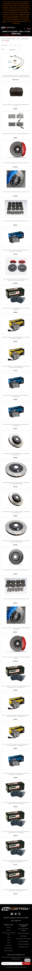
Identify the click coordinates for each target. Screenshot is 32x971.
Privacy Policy (9, 945)
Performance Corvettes (14, 967)
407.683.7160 (17, 920)
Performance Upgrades (23, 941)
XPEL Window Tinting (23, 947)
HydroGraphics (23, 936)
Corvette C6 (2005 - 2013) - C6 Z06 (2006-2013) (15, 40)
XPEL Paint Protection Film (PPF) (23, 938)
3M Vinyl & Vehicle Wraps (23, 944)
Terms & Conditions (8, 950)
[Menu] (30, 29)
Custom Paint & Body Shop (23, 933)
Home (2, 39)
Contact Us (8, 930)
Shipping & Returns (8, 948)
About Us (9, 927)
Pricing (8, 942)
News (8, 940)
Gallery (8, 937)
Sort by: (3, 49)
